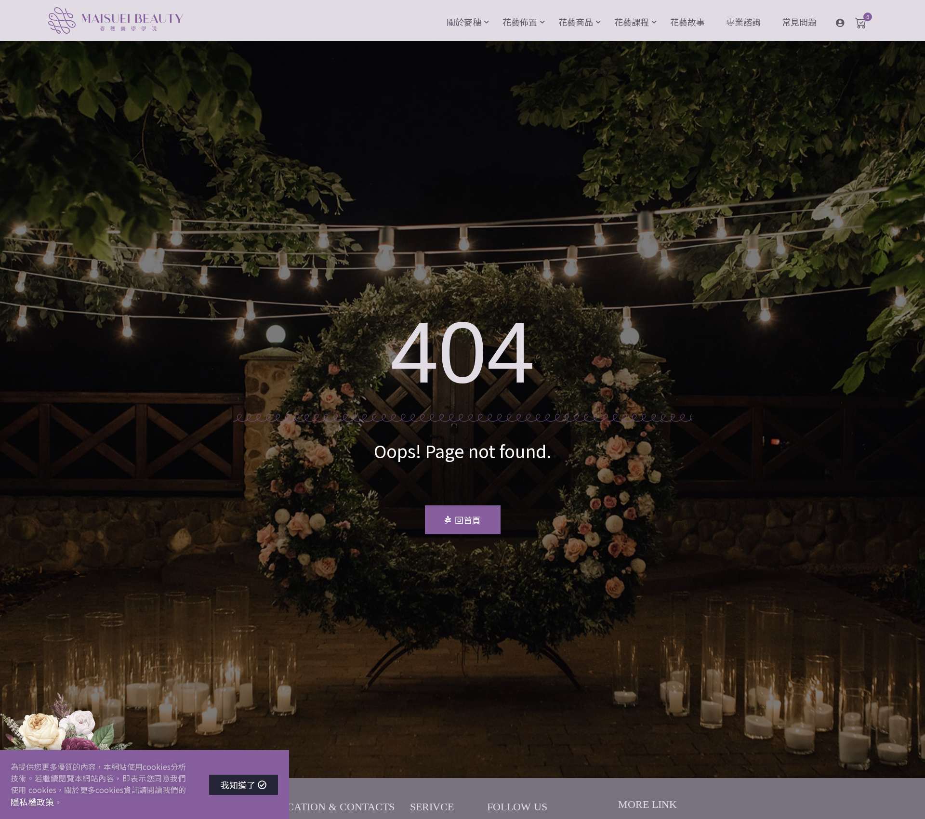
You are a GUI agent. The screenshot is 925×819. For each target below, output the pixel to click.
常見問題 (799, 21)
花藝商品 (575, 21)
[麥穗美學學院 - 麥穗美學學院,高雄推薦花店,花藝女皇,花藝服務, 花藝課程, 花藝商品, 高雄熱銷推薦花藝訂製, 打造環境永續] (115, 21)
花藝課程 (631, 21)
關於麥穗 (464, 21)
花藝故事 (687, 21)
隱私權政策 (32, 801)
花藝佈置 (519, 21)
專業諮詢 (743, 21)
